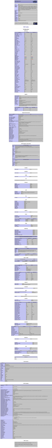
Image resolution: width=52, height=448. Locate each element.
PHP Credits (26, 26)
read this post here (19, 386)
